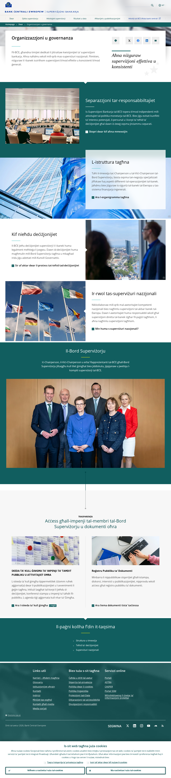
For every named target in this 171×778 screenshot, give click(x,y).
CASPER (109, 687)
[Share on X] (129, 40)
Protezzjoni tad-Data (79, 695)
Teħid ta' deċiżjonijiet (87, 645)
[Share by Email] (155, 40)
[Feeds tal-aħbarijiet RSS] (163, 726)
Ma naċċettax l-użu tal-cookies (126, 771)
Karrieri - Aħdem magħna (46, 678)
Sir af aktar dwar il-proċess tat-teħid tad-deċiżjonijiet (47, 265)
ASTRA (108, 682)
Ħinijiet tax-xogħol (42, 700)
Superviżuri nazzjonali (87, 650)
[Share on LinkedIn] (147, 40)
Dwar (12, 19)
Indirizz (36, 695)
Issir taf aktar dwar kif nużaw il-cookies (108, 763)
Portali (108, 678)
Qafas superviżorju (30, 19)
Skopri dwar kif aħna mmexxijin (108, 132)
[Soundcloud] (156, 726)
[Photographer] (77, 141)
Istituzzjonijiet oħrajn (44, 687)
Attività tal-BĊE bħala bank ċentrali (143, 19)
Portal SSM (110, 691)
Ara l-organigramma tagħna (112, 197)
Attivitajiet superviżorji (55, 19)
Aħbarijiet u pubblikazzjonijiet (107, 19)
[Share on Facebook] (138, 40)
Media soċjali (40, 709)
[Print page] (115, 40)
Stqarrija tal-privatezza (80, 682)
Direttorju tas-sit (14, 715)
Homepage (10, 24)
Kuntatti (37, 691)
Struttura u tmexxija (86, 641)
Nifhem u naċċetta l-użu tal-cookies (45, 771)
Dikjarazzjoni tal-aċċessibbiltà (84, 700)
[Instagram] (142, 726)
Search (152, 5)
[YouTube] (149, 726)
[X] (128, 726)
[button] (157, 5)
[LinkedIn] (135, 726)
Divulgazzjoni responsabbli (83, 704)
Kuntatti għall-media (43, 704)
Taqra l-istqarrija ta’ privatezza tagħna (65, 763)
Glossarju (38, 682)
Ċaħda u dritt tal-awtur (80, 678)
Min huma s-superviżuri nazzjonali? (116, 329)
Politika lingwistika (78, 691)
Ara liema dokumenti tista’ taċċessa (117, 605)
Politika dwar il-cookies (81, 687)
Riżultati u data (80, 19)
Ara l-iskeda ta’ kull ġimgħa (31, 605)
